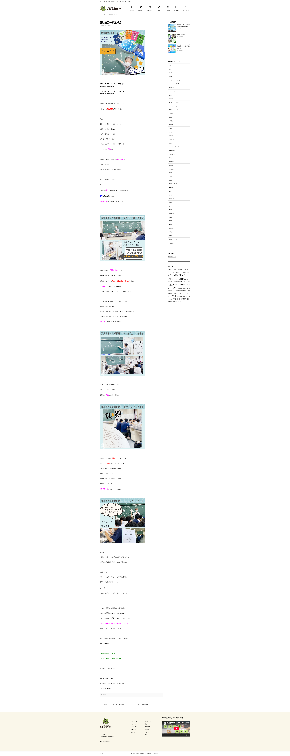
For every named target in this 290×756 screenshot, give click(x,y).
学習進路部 (172, 154)
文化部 (170, 176)
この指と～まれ (181, 269)
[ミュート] (186, 735)
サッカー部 (172, 87)
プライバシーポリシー (136, 724)
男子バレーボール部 (174, 206)
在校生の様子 (180, 281)
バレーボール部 (176, 279)
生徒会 (170, 202)
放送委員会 (172, 169)
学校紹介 (132, 10)
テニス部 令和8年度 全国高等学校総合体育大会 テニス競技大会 (183, 46)
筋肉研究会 (172, 213)
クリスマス (179, 272)
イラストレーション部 (174, 80)
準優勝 (169, 293)
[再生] (164, 735)
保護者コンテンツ (173, 109)
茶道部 (170, 220)
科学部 (170, 209)
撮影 (181, 288)
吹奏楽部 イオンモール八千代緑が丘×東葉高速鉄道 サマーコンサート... (183, 26)
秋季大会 (169, 296)
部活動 (180, 299)
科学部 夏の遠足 (181, 34)
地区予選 (186, 281)
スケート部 (172, 91)
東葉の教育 (140, 10)
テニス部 (171, 98)
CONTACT (176, 10)
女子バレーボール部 (174, 146)
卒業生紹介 (172, 124)
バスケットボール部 (174, 102)
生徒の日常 (172, 198)
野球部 (170, 235)
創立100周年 (186, 279)
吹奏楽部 (171, 135)
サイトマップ (186, 10)
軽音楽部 (171, 228)
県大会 (187, 293)
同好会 (170, 128)
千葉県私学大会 (170, 281)
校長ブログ (172, 191)
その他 (170, 76)
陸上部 (177, 301)
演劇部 (170, 195)
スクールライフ (150, 10)
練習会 (182, 296)
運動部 (170, 232)
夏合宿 (189, 281)
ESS (170, 69)
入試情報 (168, 10)
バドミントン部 (173, 106)
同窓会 (170, 132)
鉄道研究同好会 (173, 239)
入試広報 (171, 113)
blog (170, 65)
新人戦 (186, 288)
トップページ (148, 721)
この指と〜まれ (173, 72)
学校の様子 (109, 25)
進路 (159, 10)
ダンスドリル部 (173, 95)
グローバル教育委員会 (174, 84)
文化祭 (170, 172)
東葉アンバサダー (173, 183)
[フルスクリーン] (188, 735)
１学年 (180, 301)
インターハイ (174, 272)
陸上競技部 (172, 243)
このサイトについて (136, 721)
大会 (170, 284)
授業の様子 (172, 165)
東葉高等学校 (179, 290)
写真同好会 (172, 117)
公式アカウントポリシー (137, 726)
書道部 (170, 180)
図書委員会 (172, 139)
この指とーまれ (172, 269)
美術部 (170, 217)
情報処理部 (172, 161)
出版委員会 (172, 121)
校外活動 (171, 187)
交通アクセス (134, 729)
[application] (176, 728)
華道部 (170, 224)
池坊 (189, 290)
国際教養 (171, 143)
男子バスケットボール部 (177, 293)
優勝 (182, 279)
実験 (175, 288)
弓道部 (170, 158)
